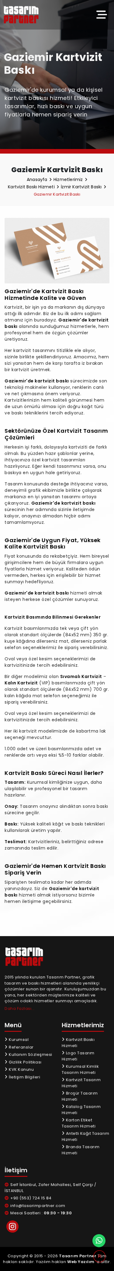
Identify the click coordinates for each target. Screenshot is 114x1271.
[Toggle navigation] (101, 15)
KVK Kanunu (21, 1069)
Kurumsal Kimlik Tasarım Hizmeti (80, 1069)
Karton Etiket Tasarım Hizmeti (79, 1123)
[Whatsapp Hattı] (98, 1240)
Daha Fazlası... (20, 1008)
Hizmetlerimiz (69, 179)
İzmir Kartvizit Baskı (82, 187)
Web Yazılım (81, 1262)
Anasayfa (38, 179)
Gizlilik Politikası (25, 1062)
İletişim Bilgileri (24, 1077)
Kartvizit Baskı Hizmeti (32, 187)
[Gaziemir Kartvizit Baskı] (25, 15)
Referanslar (21, 1047)
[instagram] (12, 1226)
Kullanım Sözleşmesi (30, 1054)
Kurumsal (18, 1039)
